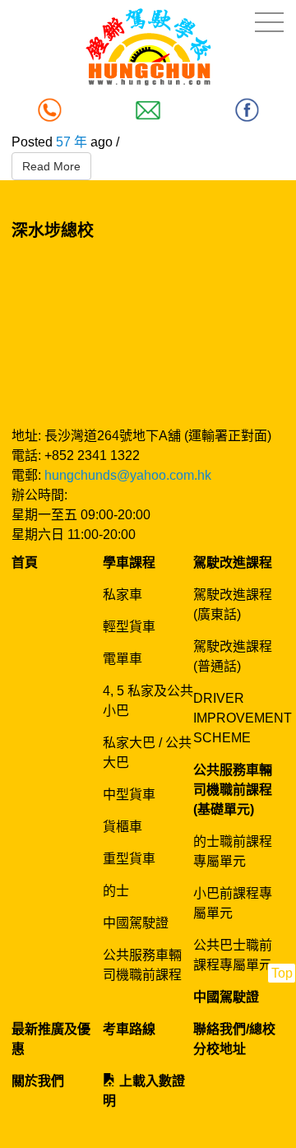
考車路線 (129, 1029)
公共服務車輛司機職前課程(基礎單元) (232, 789)
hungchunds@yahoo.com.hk (127, 475)
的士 (116, 891)
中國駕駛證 (136, 923)
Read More (51, 166)
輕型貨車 (129, 627)
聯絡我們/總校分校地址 (234, 1039)
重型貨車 (129, 859)
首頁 (25, 562)
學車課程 (129, 562)
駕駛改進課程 (232, 562)
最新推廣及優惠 (51, 1039)
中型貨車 (129, 795)
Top (282, 973)
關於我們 (38, 1081)
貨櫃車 (122, 827)
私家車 (122, 595)
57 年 (71, 142)
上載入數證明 (144, 1091)
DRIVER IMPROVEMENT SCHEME (242, 718)
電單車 (122, 659)
